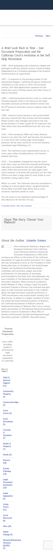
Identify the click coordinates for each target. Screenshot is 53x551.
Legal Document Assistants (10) (8, 483)
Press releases (26, 206)
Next (48, 35)
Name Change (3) (8, 533)
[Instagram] (34, 6)
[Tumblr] (18, 226)
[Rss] (21, 6)
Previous (39, 35)
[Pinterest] (13, 226)
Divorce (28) (6, 461)
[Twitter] (25, 6)
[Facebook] (16, 6)
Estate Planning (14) (7, 471)
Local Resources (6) (7, 518)
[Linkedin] (26, 226)
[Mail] (39, 226)
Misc (18, 206)
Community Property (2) (8, 394)
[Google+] (22, 226)
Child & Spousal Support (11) (6, 381)
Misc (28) (7, 526)
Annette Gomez (9, 206)
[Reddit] (31, 226)
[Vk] (35, 226)
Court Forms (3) (7, 412)
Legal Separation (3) (8, 496)
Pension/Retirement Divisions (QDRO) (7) (8, 544)
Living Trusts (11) (6, 507)
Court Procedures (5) (8, 421)
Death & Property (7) (7, 446)
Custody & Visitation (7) (7, 433)
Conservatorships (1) (8, 403)
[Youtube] (29, 6)
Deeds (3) (7, 454)
